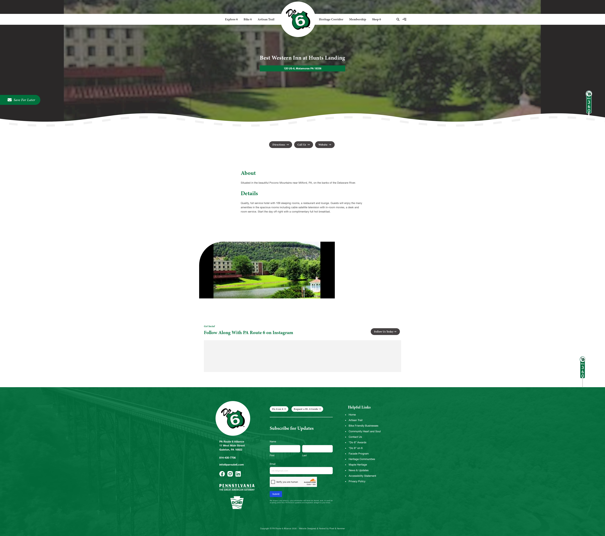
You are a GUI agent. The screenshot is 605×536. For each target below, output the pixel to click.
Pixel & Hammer (337, 528)
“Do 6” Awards (357, 442)
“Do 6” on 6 (356, 448)
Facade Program (359, 453)
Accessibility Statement (362, 475)
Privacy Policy (357, 481)
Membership (357, 19)
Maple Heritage (358, 464)
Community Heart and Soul (365, 431)
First (272, 455)
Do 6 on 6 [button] (277, 409)
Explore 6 (231, 19)
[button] (398, 19)
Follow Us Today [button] (384, 331)
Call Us (302, 144)
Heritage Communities (362, 459)
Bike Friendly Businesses (363, 425)
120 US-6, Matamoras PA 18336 (302, 68)
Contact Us (355, 436)
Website (323, 144)
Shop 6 (376, 19)
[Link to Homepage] (296, 19)
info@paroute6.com (231, 464)
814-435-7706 (227, 457)
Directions (279, 144)
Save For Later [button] (24, 99)
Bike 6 (248, 19)
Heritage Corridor (331, 19)
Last (304, 455)
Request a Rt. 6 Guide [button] (306, 409)
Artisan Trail (266, 19)
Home (352, 414)
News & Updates (359, 470)
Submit (275, 494)
